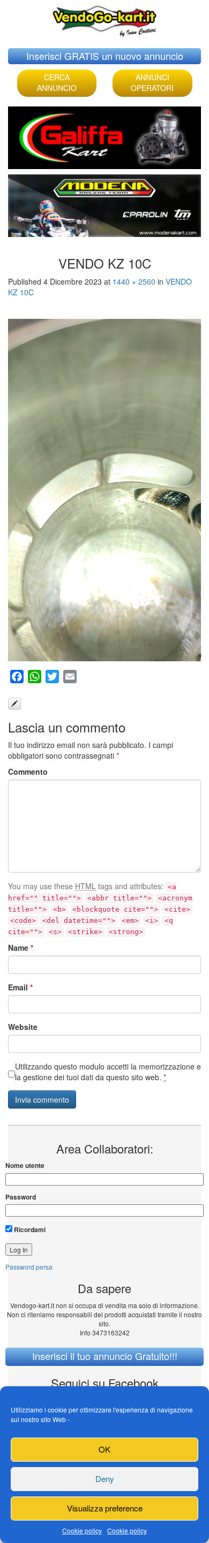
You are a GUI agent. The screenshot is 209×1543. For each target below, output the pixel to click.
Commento (28, 771)
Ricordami (29, 1229)
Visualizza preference (105, 1508)
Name (20, 947)
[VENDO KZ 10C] (104, 490)
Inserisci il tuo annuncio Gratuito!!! (104, 1356)
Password (20, 1197)
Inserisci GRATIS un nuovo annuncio (104, 56)
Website (23, 1026)
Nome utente (24, 1165)
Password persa (29, 1266)
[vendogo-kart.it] (104, 18)
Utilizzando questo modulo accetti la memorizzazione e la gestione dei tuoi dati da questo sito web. (108, 1071)
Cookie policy (82, 1530)
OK (104, 1449)
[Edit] (14, 703)
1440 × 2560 (134, 281)
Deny (104, 1478)
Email (20, 987)
